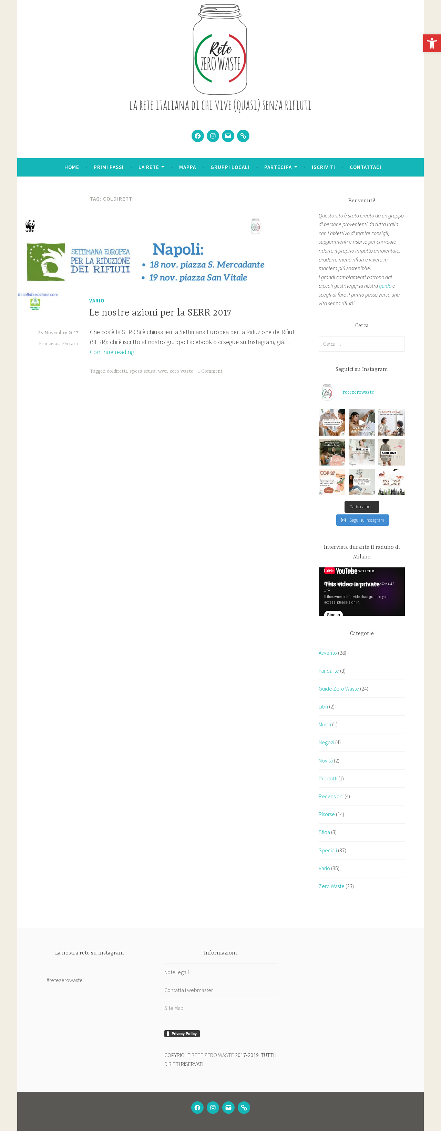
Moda (325, 724)
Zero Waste (332, 886)
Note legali (176, 972)
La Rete (149, 167)
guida (385, 285)
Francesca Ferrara (58, 343)
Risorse (327, 814)
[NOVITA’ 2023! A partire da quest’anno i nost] (332, 452)
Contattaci (365, 167)
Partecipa (278, 167)
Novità (326, 760)
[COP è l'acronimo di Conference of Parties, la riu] (332, 482)
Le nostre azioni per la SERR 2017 (160, 313)
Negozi (326, 742)
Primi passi (109, 167)
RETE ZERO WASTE (213, 1055)
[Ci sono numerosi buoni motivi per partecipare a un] (362, 422)
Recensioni (331, 796)
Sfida (324, 832)
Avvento (328, 652)
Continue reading (112, 352)
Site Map (174, 1007)
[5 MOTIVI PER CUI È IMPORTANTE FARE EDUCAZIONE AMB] (391, 482)
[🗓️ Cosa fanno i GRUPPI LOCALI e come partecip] (391, 422)
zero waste (181, 371)
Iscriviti (323, 167)
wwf (162, 371)
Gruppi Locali (230, 167)
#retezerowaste (65, 980)
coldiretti (117, 371)
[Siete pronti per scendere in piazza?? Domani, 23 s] (362, 482)
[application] (362, 591)
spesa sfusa (142, 371)
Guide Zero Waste (339, 688)
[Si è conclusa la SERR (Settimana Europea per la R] (362, 452)
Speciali (328, 850)
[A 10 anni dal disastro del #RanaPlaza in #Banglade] (332, 422)
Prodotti (328, 778)
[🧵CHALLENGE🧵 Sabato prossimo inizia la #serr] (391, 452)
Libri (323, 706)
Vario (96, 300)
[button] (432, 43)
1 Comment (210, 371)
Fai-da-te (329, 670)
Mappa (187, 167)
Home (71, 167)
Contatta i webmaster (188, 989)
